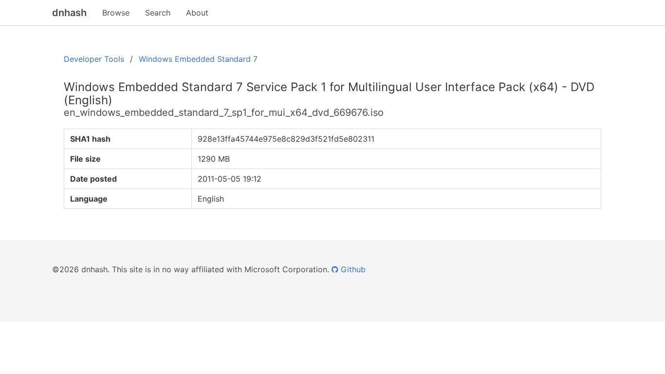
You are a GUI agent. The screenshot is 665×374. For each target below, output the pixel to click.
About (197, 13)
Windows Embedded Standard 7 (198, 59)
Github (352, 269)
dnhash (69, 13)
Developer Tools (94, 59)
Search (157, 13)
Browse (115, 13)
